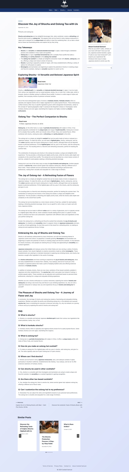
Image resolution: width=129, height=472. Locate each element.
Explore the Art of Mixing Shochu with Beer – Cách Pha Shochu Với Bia (31, 405)
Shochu (20, 21)
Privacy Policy (58, 466)
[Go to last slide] (20, 436)
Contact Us (67, 466)
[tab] (47, 452)
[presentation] (49, 427)
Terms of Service (48, 466)
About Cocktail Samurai (79, 466)
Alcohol (69, 10)
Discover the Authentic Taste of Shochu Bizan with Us (67, 405)
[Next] (78, 436)
